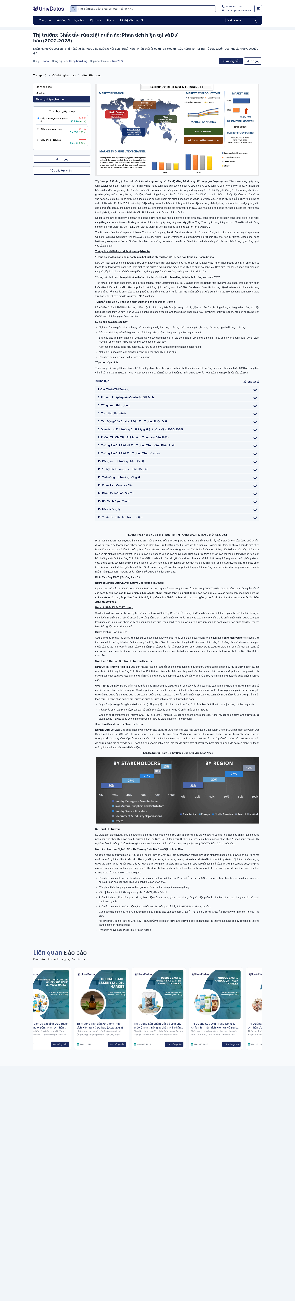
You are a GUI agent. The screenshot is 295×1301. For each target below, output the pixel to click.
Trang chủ (39, 75)
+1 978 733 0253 (234, 6)
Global (45, 61)
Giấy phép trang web (51, 129)
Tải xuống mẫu (230, 61)
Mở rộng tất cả (251, 381)
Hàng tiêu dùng (78, 61)
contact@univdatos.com (238, 10)
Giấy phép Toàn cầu (50, 139)
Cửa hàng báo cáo (64, 75)
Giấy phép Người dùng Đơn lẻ (54, 120)
